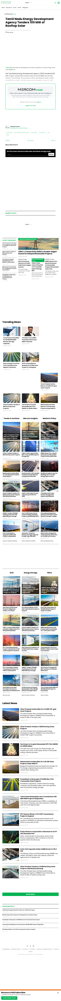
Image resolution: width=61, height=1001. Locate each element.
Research (9, 7)
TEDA (48, 132)
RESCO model (34, 132)
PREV (8, 140)
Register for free (30, 106)
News (3, 7)
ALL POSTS (31, 140)
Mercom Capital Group (44, 949)
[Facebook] (27, 946)
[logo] (6, 2)
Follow (7, 67)
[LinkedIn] (33, 946)
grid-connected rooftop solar (21, 132)
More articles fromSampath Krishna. (19, 128)
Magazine (25, 7)
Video (19, 7)
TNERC (7, 135)
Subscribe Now (9, 998)
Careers (32, 949)
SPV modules (42, 132)
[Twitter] (30, 946)
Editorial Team (16, 949)
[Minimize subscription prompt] (58, 992)
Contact (25, 949)
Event (15, 7)
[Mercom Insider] (10, 14)
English (27, 2)
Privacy (56, 949)
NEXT (53, 140)
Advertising (5, 949)
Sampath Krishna (15, 30)
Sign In (39, 102)
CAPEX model (9, 132)
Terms (30, 951)
